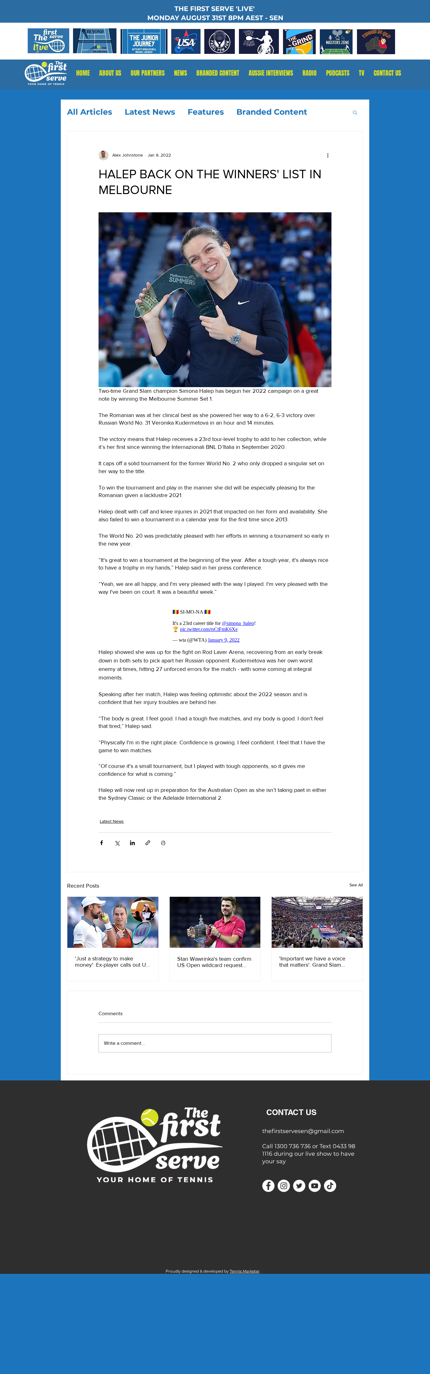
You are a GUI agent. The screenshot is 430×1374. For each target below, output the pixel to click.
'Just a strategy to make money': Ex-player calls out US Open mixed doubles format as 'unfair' (112, 961)
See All (356, 884)
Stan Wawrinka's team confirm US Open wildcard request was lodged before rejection (214, 962)
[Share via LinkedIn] (132, 843)
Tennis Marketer (245, 1271)
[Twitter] (299, 1186)
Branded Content (271, 112)
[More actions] (327, 155)
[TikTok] (330, 1186)
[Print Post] (163, 843)
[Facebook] (268, 1186)
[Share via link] (148, 843)
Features (206, 112)
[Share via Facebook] (102, 843)
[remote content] (215, 626)
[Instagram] (284, 1186)
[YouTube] (314, 1186)
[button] (309, 73)
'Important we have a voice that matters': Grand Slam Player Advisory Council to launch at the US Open (312, 961)
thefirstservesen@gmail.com (303, 1131)
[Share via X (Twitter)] (117, 843)
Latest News (150, 112)
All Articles (89, 112)
